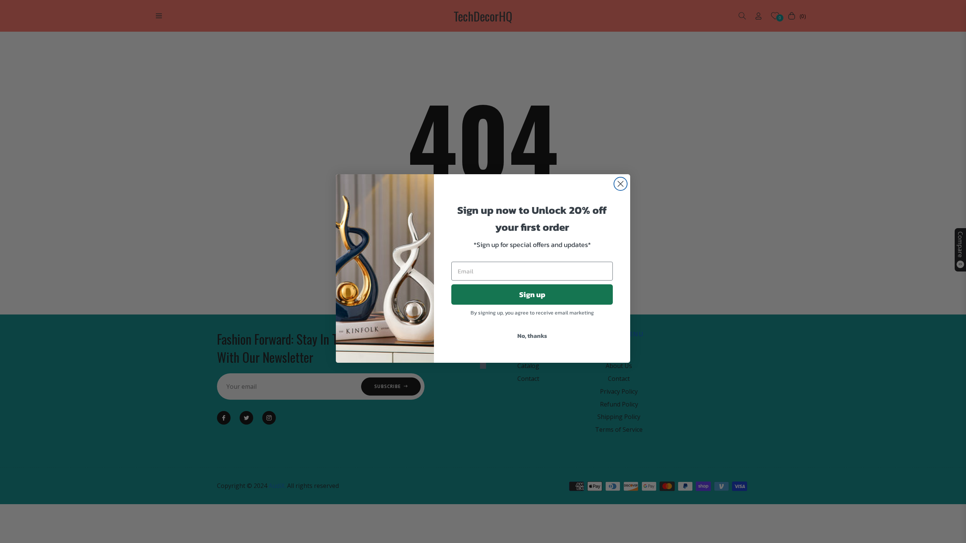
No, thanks (532, 335)
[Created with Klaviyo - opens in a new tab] (483, 366)
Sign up (532, 294)
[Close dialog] (620, 183)
